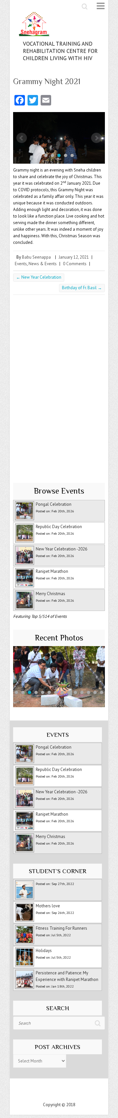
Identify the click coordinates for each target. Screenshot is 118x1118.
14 (101, 692)
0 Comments (75, 264)
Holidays (44, 950)
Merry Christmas (50, 593)
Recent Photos (59, 637)
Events (21, 264)
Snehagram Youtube (65, 1091)
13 (95, 692)
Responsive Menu (97, 6)
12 (88, 692)
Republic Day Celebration (59, 526)
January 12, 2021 (74, 257)
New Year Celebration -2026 (61, 549)
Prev (21, 138)
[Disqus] (59, 387)
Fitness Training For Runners (61, 928)
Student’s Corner (57, 871)
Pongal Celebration (53, 504)
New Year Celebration (38, 277)
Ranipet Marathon (52, 571)
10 (75, 692)
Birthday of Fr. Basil (82, 288)
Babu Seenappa (36, 257)
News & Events (43, 264)
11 (82, 692)
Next (96, 138)
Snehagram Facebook (52, 1091)
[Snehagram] (59, 25)
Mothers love (48, 906)
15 (59, 699)
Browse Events (59, 490)
